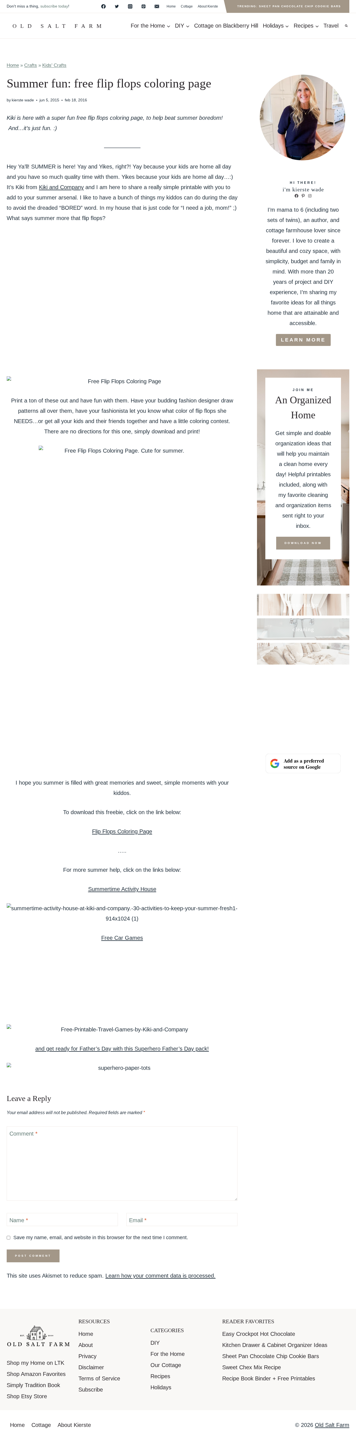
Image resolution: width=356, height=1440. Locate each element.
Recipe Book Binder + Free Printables (268, 1378)
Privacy (87, 1356)
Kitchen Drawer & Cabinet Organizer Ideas (274, 1345)
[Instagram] (130, 6)
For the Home (167, 1354)
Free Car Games (122, 938)
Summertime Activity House (122, 889)
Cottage (187, 6)
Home (171, 6)
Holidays (160, 1387)
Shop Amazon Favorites (36, 1374)
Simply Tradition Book (33, 1385)
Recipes (160, 1376)
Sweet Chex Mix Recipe (251, 1367)
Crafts (30, 65)
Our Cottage (165, 1365)
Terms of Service (99, 1378)
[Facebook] (103, 6)
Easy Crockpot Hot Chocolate (258, 1334)
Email (138, 1220)
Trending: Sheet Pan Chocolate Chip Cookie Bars (289, 6)
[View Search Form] (346, 26)
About (85, 1345)
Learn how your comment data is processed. (160, 1276)
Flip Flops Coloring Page (122, 831)
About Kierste (208, 6)
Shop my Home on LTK (35, 1363)
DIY (155, 1343)
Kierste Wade (23, 100)
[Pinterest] (143, 6)
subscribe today (54, 6)
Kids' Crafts (54, 65)
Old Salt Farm (332, 1425)
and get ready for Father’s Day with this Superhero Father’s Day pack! (122, 1049)
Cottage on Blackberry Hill (226, 26)
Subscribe (90, 1390)
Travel (330, 26)
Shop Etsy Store (27, 1396)
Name (18, 1220)
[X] (116, 6)
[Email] (156, 6)
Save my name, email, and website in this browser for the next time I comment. (100, 1237)
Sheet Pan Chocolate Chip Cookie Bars (270, 1356)
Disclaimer (91, 1367)
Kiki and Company (61, 187)
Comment (23, 1134)
